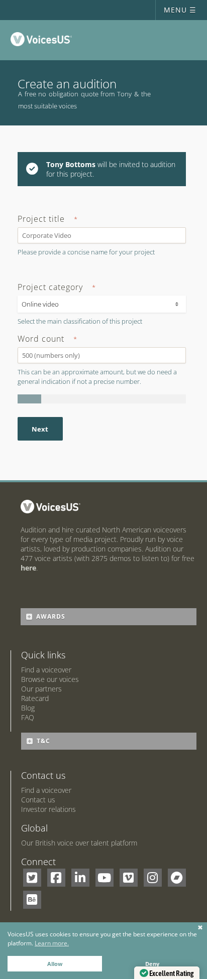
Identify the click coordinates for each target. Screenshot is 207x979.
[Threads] (177, 878)
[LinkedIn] (80, 878)
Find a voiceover (46, 669)
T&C (43, 741)
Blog (28, 708)
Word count (47, 339)
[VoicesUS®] (43, 41)
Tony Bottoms (70, 164)
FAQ (27, 717)
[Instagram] (153, 878)
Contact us (38, 799)
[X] (32, 878)
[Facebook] (56, 878)
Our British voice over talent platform (79, 843)
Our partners (41, 688)
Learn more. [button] (52, 943)
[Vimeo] (129, 878)
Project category (57, 288)
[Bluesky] (32, 900)
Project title (48, 219)
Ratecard (35, 698)
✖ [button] (200, 927)
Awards (50, 616)
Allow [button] (54, 963)
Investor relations (48, 809)
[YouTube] (104, 878)
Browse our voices (50, 679)
